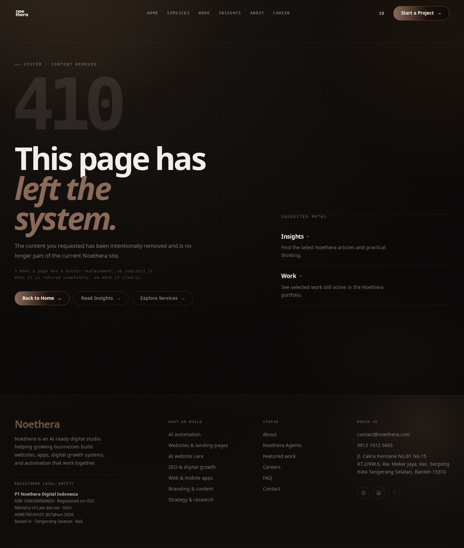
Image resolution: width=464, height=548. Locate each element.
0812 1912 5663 (375, 445)
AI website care (185, 456)
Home (152, 13)
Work (204, 13)
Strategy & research (191, 499)
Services (178, 13)
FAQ (267, 478)
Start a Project (421, 13)
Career (281, 13)
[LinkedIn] (379, 493)
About (257, 13)
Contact (271, 488)
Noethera (37, 424)
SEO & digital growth (192, 467)
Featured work (279, 456)
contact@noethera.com (383, 434)
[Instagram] (363, 493)
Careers (272, 467)
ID (382, 13)
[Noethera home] (38, 13)
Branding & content (190, 488)
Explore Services (162, 298)
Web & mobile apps (190, 478)
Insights (230, 13)
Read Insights (101, 298)
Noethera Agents (282, 445)
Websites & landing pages (198, 445)
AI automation (184, 434)
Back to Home (42, 298)
